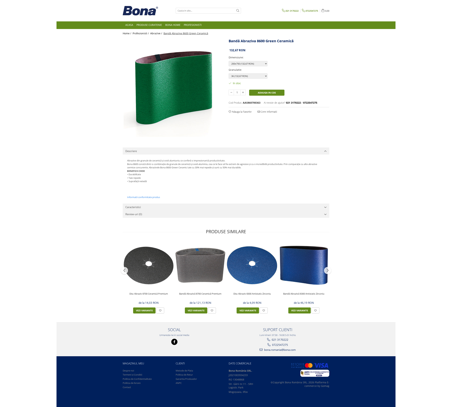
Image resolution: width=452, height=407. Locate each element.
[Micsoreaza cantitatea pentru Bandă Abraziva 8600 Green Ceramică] (231, 92)
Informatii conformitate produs (143, 197)
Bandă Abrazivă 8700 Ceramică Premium (200, 293)
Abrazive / (156, 33)
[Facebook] (174, 342)
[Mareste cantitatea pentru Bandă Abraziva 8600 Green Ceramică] (243, 92)
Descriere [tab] (131, 151)
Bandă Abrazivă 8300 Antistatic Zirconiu (303, 293)
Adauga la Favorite (241, 111)
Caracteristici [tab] (133, 207)
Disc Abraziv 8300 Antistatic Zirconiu (252, 293)
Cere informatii (268, 111)
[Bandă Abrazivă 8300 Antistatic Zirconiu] (304, 265)
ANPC (179, 383)
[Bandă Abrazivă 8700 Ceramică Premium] (200, 265)
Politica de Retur (184, 374)
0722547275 (279, 345)
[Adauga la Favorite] (160, 310)
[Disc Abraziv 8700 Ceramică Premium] (148, 265)
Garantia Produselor (186, 378)
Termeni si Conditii (132, 374)
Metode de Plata (184, 370)
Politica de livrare (132, 383)
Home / (127, 33)
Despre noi (128, 370)
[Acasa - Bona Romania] (140, 10)
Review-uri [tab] (133, 214)
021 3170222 (279, 339)
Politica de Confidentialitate (137, 378)
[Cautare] (238, 11)
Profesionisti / (141, 33)
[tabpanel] (173, 87)
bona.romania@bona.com (279, 349)
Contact (127, 387)
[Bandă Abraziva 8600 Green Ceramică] (173, 87)
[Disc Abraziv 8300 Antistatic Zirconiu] (252, 265)
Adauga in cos (267, 92)
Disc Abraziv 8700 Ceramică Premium (148, 293)
